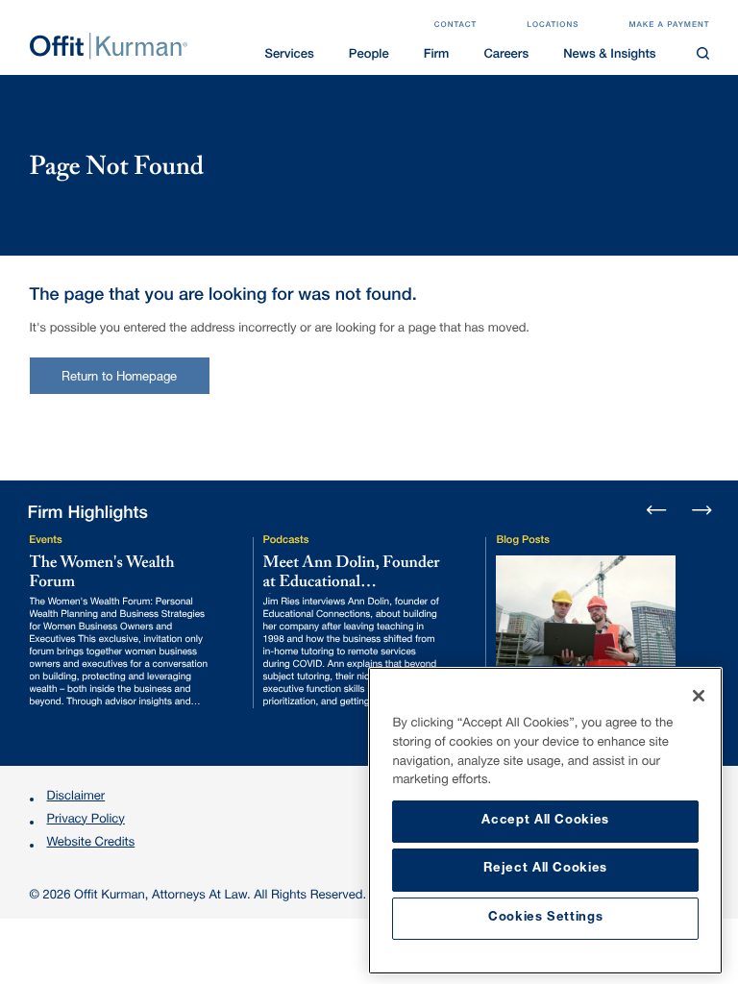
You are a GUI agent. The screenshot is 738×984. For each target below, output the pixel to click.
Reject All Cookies (545, 869)
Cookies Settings (545, 918)
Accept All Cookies (545, 821)
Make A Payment (668, 26)
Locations (552, 26)
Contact (456, 26)
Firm (437, 55)
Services (288, 55)
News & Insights (609, 55)
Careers (506, 55)
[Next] (700, 508)
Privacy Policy (86, 820)
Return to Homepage (119, 378)
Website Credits (91, 843)
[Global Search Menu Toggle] (703, 53)
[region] (545, 820)
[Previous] (657, 511)
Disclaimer (76, 797)
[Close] (698, 696)
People (369, 55)
